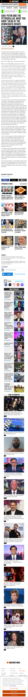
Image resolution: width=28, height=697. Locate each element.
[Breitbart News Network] (5, 281)
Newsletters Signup (22, 675)
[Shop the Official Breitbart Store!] (19, 281)
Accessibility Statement (3, 674)
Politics (8, 176)
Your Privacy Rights (14, 688)
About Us (3, 670)
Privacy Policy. (13, 685)
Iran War (16, 8)
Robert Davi (4, 46)
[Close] (25, 678)
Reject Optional (14, 691)
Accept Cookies (14, 695)
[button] (2, 1)
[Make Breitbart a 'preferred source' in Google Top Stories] (7, 48)
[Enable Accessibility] (27, 1)
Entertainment (4, 176)
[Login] (24, 1)
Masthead (3, 668)
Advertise (12, 675)
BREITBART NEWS (14, 662)
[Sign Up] (22, 4)
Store (20, 668)
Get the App (21, 673)
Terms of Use (12, 668)
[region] (14, 686)
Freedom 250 (9, 8)
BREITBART (15, 1)
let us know (17, 258)
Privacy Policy (13, 670)
